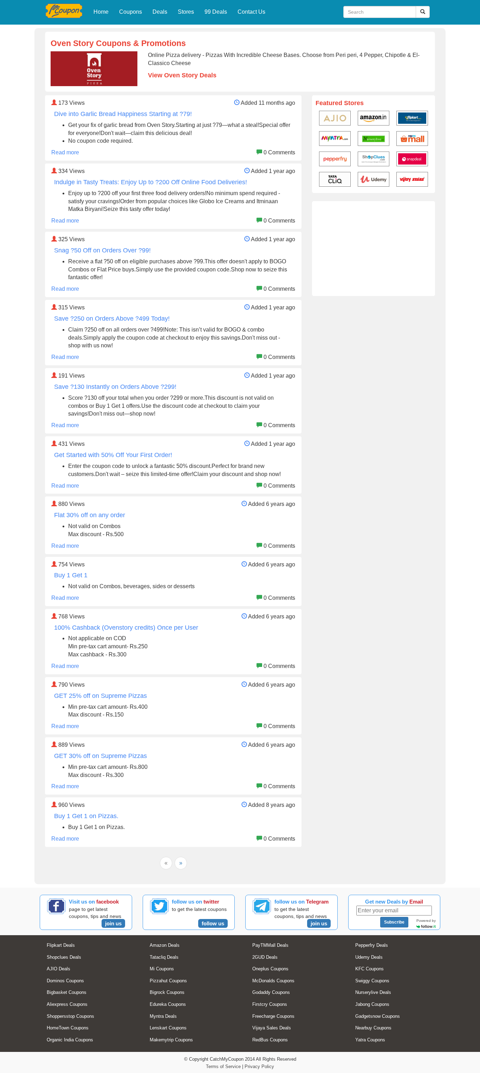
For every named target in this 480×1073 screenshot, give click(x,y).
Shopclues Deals (64, 957)
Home (101, 12)
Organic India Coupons (70, 1039)
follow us (213, 923)
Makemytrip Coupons (171, 1039)
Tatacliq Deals (164, 957)
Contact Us (251, 12)
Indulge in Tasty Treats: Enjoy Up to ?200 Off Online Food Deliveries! (150, 182)
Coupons (130, 12)
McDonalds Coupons (273, 980)
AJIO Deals (58, 968)
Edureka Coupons (168, 1004)
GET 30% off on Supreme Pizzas (100, 755)
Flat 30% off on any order (89, 515)
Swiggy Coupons (372, 980)
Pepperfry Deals (371, 945)
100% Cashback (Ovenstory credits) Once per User (126, 627)
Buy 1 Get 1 (70, 575)
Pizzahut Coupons (168, 980)
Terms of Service (223, 1066)
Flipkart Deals (61, 945)
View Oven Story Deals (182, 75)
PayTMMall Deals (270, 945)
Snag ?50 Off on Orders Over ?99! (102, 250)
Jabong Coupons (372, 1004)
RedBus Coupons (270, 1039)
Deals (160, 12)
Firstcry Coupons (269, 1004)
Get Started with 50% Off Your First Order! (113, 454)
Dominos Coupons (65, 980)
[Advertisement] (374, 249)
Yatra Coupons (370, 1039)
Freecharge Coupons (273, 1016)
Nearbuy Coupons (373, 1027)
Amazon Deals (165, 945)
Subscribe (394, 922)
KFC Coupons (369, 968)
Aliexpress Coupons (67, 1004)
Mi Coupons (162, 968)
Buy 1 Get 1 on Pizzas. (86, 816)
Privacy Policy (259, 1066)
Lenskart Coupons (168, 1027)
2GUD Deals (265, 957)
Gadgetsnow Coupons (377, 1016)
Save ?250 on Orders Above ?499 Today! (112, 318)
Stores (186, 12)
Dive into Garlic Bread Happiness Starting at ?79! (123, 113)
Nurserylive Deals (373, 992)
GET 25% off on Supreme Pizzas (100, 695)
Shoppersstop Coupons (70, 1016)
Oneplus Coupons (270, 968)
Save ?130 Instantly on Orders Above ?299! (115, 386)
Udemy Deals (369, 957)
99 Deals (216, 12)
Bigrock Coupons (167, 992)
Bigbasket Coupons (66, 992)
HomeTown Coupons (68, 1027)
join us (113, 923)
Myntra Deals (163, 1016)
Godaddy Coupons (271, 992)
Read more (65, 152)
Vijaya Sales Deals (271, 1027)
